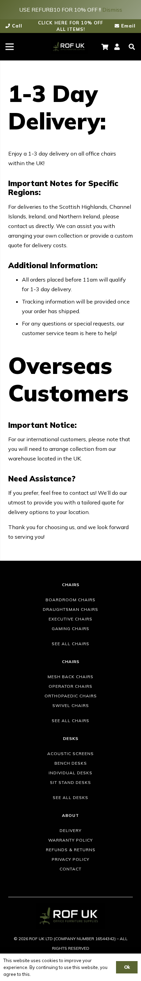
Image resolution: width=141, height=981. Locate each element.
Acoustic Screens (70, 753)
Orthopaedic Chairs (70, 695)
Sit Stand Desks (70, 782)
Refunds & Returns (70, 849)
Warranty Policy (70, 840)
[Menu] (9, 46)
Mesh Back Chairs (70, 676)
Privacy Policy (70, 859)
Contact (70, 868)
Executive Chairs (70, 618)
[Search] (132, 47)
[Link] (69, 47)
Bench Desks (70, 763)
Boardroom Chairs (70, 599)
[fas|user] (118, 47)
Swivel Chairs (70, 705)
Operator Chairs (70, 686)
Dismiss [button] (112, 9)
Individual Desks (70, 772)
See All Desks (70, 797)
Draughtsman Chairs (70, 609)
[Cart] (105, 46)
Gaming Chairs (70, 628)
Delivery (70, 830)
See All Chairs (70, 643)
